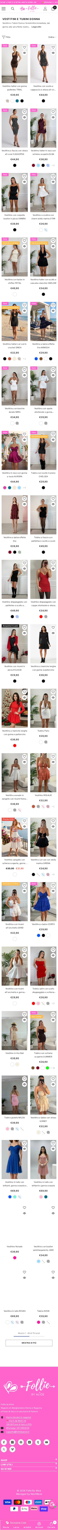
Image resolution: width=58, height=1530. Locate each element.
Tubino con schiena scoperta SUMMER (43, 1055)
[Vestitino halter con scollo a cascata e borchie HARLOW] (43, 257)
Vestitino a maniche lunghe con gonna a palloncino (43, 668)
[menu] (3, 9)
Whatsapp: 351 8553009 (17, 1428)
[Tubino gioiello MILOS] (15, 1095)
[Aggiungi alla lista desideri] (24, 47)
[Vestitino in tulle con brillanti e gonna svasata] (43, 1159)
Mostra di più (29, 1343)
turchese (15, 1197)
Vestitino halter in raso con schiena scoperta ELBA (43, 152)
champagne (14, 488)
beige (14, 359)
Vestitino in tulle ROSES (15, 1311)
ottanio (17, 101)
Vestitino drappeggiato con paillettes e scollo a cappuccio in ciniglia (14, 604)
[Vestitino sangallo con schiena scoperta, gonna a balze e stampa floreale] (15, 837)
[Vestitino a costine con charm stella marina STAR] (43, 192)
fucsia (15, 1258)
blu (36, 359)
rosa (38, 1003)
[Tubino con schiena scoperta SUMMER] (43, 1030)
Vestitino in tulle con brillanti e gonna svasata (43, 1184)
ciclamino (5, 488)
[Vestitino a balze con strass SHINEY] (43, 1095)
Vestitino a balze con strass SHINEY (43, 1119)
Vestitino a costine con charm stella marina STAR (43, 217)
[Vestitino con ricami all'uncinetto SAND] (15, 901)
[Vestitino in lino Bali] (15, 1030)
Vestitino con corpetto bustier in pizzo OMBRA (15, 217)
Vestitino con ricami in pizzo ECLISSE (14, 668)
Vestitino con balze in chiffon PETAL (15, 281)
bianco (12, 101)
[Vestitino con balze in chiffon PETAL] (15, 257)
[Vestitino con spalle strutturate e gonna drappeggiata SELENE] (43, 385)
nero (22, 101)
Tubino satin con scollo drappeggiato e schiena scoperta (43, 990)
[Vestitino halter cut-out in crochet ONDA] (15, 321)
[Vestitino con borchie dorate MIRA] (15, 385)
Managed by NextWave (29, 1494)
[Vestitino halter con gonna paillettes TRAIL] (15, 63)
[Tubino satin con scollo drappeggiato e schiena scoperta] (43, 966)
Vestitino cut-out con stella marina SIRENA (43, 861)
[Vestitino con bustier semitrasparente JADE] (43, 1224)
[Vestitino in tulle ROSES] (15, 1288)
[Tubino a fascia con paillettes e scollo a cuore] (43, 514)
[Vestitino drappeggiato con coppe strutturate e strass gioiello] (43, 579)
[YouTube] (47, 1442)
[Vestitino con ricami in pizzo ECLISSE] (15, 643)
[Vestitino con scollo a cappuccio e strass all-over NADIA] (43, 63)
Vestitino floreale (14, 1246)
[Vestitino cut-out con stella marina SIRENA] (43, 837)
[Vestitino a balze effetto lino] (15, 514)
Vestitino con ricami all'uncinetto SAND (14, 926)
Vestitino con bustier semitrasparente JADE (43, 1248)
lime (47, 1068)
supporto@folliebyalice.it (17, 1431)
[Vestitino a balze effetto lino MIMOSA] (43, 321)
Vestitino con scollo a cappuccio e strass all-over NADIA (43, 88)
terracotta (10, 359)
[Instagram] (12, 1442)
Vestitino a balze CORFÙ (43, 924)
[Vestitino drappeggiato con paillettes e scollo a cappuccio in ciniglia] (15, 579)
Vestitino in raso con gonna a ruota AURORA (14, 475)
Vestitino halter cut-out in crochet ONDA (14, 346)
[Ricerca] (13, 9)
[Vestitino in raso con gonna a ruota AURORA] (15, 450)
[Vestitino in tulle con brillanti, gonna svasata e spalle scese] (15, 1159)
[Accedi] (45, 8)
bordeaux (33, 165)
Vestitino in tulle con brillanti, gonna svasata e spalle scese (14, 1184)
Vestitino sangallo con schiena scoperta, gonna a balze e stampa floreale (14, 861)
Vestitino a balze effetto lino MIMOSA (43, 346)
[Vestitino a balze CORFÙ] (43, 901)
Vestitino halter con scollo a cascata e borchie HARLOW (43, 281)
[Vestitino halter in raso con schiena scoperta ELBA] (43, 128)
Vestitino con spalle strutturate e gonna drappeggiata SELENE (43, 410)
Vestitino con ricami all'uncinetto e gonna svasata (14, 990)
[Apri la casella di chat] (52, 1504)
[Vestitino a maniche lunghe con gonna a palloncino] (43, 643)
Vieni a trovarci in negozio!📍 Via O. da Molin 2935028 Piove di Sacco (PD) (19, 1421)
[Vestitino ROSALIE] (43, 772)
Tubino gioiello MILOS (14, 1117)
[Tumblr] (38, 1442)
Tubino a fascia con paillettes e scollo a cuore (43, 539)
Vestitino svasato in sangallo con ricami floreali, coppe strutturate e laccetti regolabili (15, 797)
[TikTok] (29, 1442)
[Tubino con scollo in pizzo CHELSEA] (43, 450)
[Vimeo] (12, 1449)
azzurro (38, 165)
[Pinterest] (21, 1442)
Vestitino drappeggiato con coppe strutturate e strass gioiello (43, 604)
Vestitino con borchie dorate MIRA (14, 410)
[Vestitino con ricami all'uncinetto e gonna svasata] (15, 966)
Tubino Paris (43, 731)
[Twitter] (4, 1449)
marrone (41, 359)
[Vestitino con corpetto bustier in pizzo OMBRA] (15, 192)
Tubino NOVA (43, 1311)
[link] (39, 1525)
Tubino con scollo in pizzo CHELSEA (43, 475)
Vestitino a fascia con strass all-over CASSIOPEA (15, 152)
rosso (41, 617)
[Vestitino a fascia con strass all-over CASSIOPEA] (15, 128)
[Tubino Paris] (43, 708)
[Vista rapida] (24, 52)
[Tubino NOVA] (43, 1288)
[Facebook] (4, 1442)
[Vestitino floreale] (15, 1224)
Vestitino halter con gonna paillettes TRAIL (14, 88)
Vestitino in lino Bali (14, 1053)
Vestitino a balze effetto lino (15, 539)
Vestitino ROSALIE (43, 795)
